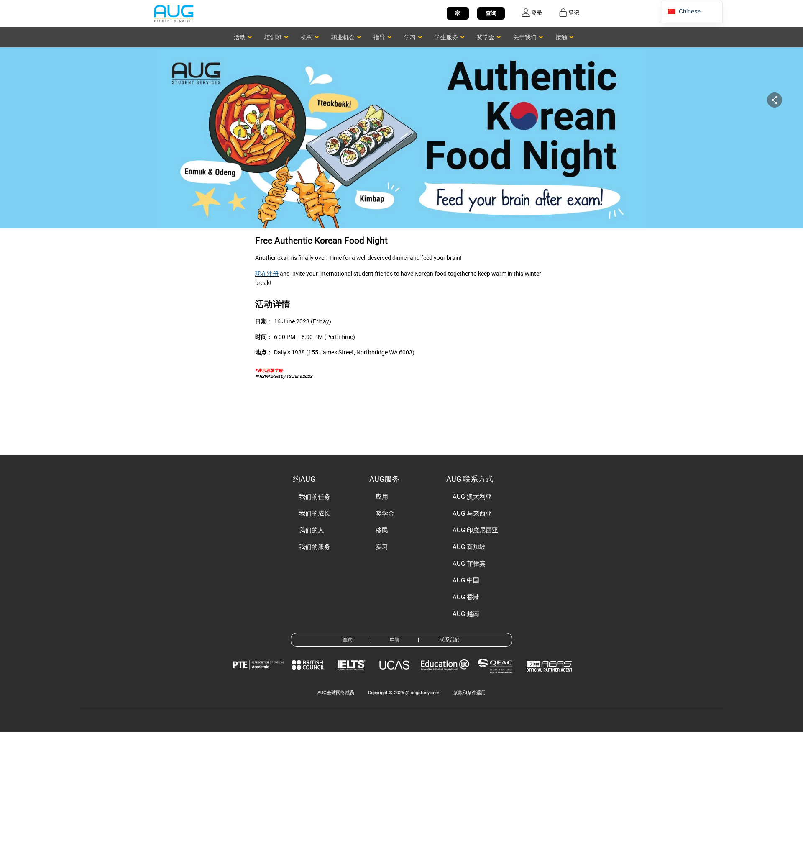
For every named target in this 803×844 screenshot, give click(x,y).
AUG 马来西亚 (472, 513)
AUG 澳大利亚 (472, 496)
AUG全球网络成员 (335, 692)
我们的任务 (314, 496)
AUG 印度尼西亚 (475, 530)
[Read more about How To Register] (550, 678)
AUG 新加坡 (469, 547)
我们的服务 (314, 547)
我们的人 (311, 530)
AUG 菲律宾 (469, 563)
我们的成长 (314, 513)
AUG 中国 (466, 580)
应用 (382, 496)
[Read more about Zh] (174, 13)
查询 (491, 13)
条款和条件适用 (469, 692)
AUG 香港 (466, 597)
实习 (382, 547)
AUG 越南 (466, 614)
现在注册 (267, 273)
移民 (382, 530)
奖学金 (385, 513)
